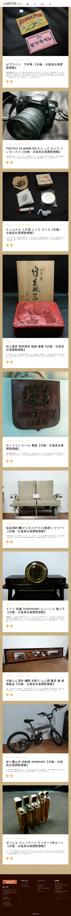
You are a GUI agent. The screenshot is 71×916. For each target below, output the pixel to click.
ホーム (39, 883)
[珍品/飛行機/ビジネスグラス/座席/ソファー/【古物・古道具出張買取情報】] (35, 495)
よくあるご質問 (41, 885)
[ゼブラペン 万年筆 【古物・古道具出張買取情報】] (35, 31)
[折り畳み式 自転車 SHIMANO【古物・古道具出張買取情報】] (35, 728)
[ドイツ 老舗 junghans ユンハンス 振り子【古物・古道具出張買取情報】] (35, 575)
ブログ (16, 60)
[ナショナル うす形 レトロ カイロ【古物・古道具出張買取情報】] (35, 196)
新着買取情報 (21, 60)
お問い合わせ (40, 891)
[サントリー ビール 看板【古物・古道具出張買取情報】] (35, 404)
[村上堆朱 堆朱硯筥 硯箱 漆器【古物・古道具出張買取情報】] (35, 296)
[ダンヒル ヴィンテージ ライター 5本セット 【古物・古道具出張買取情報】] (35, 809)
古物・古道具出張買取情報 (43, 888)
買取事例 (40, 886)
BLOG (39, 889)
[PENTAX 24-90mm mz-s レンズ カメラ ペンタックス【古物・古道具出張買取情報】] (35, 115)
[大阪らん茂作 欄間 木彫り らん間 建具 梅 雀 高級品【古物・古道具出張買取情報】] (35, 654)
